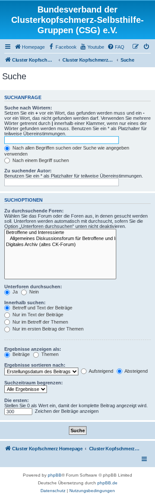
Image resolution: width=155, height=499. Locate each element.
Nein (33, 291)
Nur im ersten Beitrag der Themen (47, 328)
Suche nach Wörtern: (28, 107)
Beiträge (20, 354)
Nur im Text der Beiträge (37, 314)
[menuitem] (29, 47)
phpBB (55, 475)
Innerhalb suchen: (25, 302)
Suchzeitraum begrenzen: (33, 382)
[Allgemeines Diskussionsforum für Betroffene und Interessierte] (60, 239)
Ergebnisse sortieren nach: (34, 365)
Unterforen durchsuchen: (33, 286)
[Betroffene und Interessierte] (60, 233)
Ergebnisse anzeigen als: (32, 349)
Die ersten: (16, 400)
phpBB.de (107, 482)
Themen (49, 354)
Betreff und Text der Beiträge (41, 307)
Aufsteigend (100, 371)
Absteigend (136, 371)
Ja (14, 291)
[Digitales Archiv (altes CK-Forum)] (60, 245)
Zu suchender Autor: (28, 170)
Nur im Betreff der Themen (39, 321)
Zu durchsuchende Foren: (34, 210)
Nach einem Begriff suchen (40, 160)
